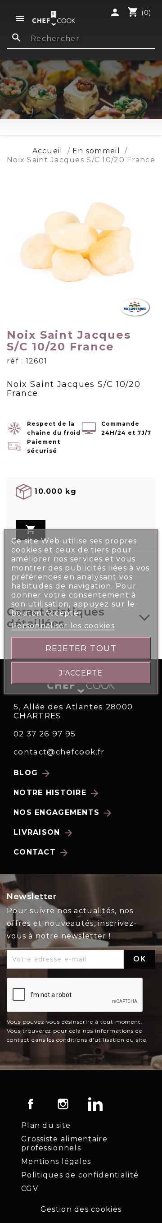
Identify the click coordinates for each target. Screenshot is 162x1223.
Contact (41, 852)
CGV (29, 1188)
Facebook (30, 1104)
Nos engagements (63, 813)
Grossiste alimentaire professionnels (64, 1143)
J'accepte (81, 673)
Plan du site (46, 1125)
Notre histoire (57, 793)
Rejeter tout (81, 648)
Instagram (63, 1104)
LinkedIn (95, 1104)
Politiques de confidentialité (80, 1175)
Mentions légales (56, 1161)
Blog (32, 773)
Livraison (44, 833)
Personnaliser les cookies (63, 625)
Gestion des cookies (81, 1209)
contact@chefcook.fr (59, 751)
